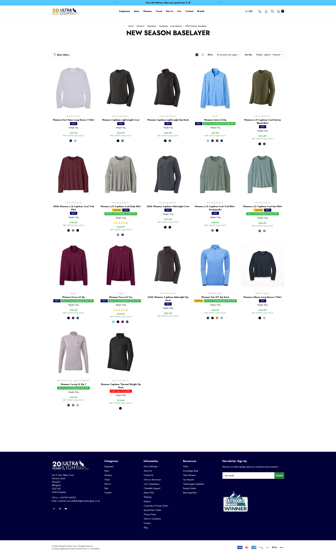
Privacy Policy (150, 514)
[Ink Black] (78, 230)
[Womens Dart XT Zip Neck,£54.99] (215, 265)
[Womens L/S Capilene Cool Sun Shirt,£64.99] (262, 174)
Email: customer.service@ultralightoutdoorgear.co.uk (76, 500)
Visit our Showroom (152, 479)
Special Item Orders (152, 510)
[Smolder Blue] (170, 227)
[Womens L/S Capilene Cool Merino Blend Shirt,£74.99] (262, 88)
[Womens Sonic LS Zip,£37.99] (215, 88)
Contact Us (148, 475)
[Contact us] (260, 11)
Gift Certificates (151, 466)
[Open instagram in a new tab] (60, 509)
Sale (106, 488)
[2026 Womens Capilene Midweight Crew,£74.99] (168, 174)
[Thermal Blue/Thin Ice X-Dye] (264, 231)
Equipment (109, 466)
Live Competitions (151, 483)
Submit (279, 475)
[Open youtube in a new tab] (66, 509)
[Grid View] (197, 55)
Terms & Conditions (152, 518)
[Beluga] (212, 141)
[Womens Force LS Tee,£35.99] (120, 265)
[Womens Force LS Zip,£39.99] (73, 265)
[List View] (203, 55)
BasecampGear (190, 492)
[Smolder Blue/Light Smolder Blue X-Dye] (122, 235)
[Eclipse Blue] (71, 141)
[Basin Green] (264, 144)
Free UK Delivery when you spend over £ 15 (168, 2)
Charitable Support (152, 488)
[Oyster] (264, 318)
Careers (147, 523)
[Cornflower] (222, 318)
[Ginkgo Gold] (217, 318)
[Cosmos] (68, 405)
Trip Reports (188, 479)
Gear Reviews (189, 475)
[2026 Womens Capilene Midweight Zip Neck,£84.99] (168, 265)
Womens (108, 475)
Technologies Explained (193, 483)
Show (210, 54)
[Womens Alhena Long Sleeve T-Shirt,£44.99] (262, 265)
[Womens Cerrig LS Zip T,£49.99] (73, 352)
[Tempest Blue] (222, 141)
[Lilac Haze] (75, 141)
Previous (116, 3)
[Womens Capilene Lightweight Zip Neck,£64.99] (168, 88)
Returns (147, 501)
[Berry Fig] (68, 230)
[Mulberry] (73, 318)
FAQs (185, 466)
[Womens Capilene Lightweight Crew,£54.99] (120, 88)
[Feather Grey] (118, 235)
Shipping (147, 496)
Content (107, 492)
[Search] (272, 11)
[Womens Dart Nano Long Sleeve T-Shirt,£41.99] (73, 88)
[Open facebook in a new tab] (54, 509)
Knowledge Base (190, 470)
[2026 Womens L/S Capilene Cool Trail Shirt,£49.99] (73, 174)
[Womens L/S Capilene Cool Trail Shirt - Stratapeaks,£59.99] (215, 174)
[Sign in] (266, 11)
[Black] (118, 141)
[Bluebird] (208, 141)
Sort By (248, 54)
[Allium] (78, 405)
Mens (106, 470)
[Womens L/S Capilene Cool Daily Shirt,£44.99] (120, 174)
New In (107, 483)
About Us (148, 470)
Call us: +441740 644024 (64, 497)
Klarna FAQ (149, 492)
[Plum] (217, 141)
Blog (146, 527)
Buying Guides (189, 488)
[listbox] (269, 54)
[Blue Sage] (122, 141)
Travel (107, 479)
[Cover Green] (73, 230)
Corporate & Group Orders (156, 505)
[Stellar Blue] (73, 405)
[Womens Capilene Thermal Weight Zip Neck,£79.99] (120, 352)
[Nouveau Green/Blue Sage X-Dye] (260, 231)
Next (219, 3)
